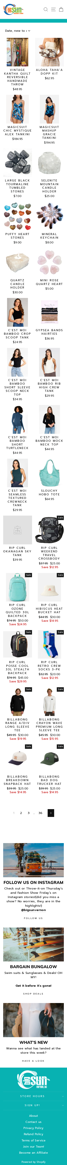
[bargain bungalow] (33, 944)
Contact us (33, 1122)
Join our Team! (33, 1146)
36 (40, 813)
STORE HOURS (32, 1096)
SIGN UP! (33, 1105)
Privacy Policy (33, 1128)
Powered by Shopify (33, 1162)
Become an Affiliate (33, 1153)
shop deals (33, 993)
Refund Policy (33, 1134)
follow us (33, 918)
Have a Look (33, 1061)
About (33, 1116)
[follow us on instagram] (33, 860)
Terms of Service (34, 1140)
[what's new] (33, 1020)
